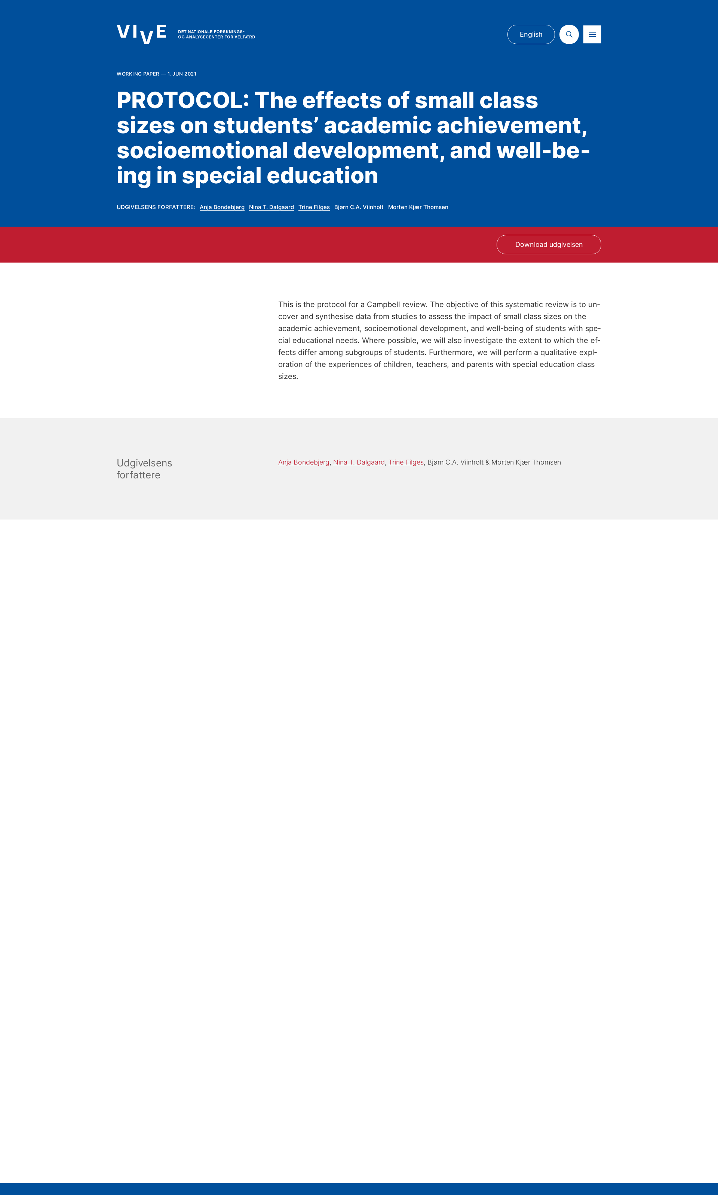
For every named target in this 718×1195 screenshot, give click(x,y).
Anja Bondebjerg (222, 207)
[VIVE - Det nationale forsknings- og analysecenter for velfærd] (186, 34)
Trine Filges (314, 207)
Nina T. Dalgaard (271, 207)
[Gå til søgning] (569, 34)
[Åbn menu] (592, 34)
